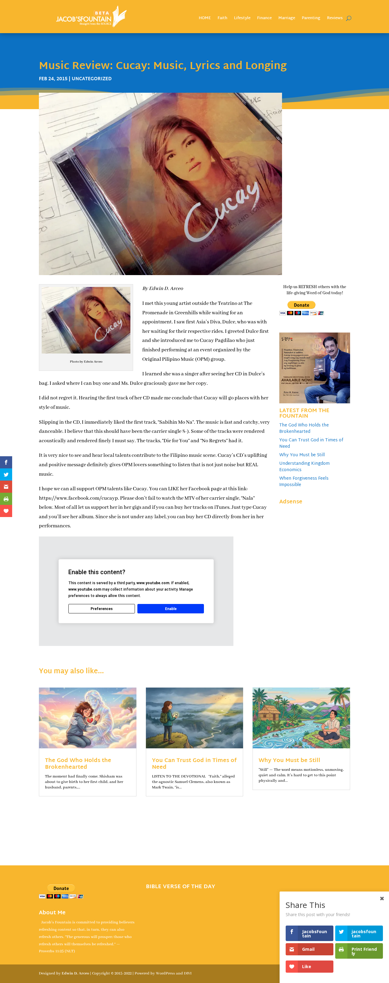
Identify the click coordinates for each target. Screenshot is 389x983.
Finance (264, 19)
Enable (171, 609)
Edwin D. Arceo (75, 973)
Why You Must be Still (302, 455)
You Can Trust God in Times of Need (311, 443)
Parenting (311, 19)
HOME (205, 19)
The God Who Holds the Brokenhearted (304, 429)
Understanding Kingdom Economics (304, 467)
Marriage (286, 19)
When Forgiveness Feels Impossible (304, 482)
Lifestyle (242, 19)
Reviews (335, 19)
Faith (222, 19)
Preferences (102, 609)
